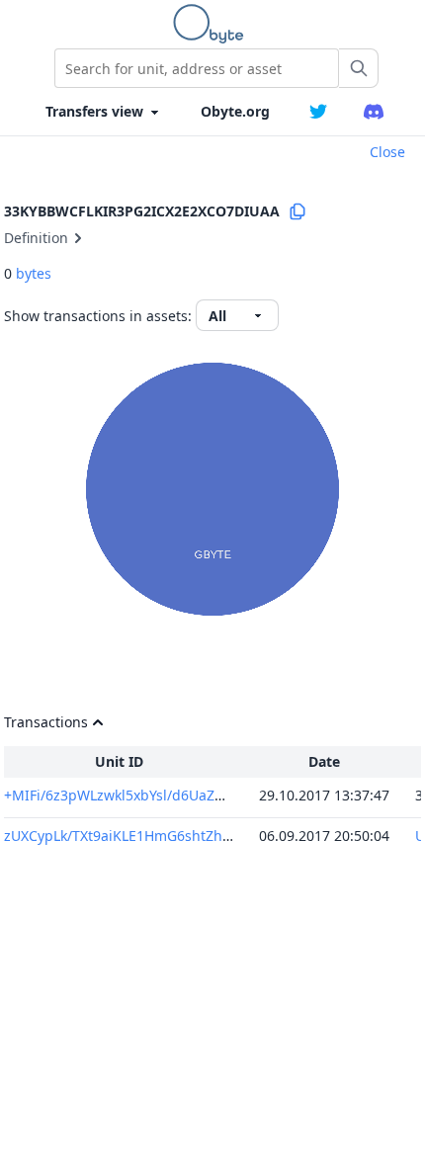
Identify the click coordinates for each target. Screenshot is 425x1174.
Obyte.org (235, 111)
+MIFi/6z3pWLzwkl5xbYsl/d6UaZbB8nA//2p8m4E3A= (175, 795)
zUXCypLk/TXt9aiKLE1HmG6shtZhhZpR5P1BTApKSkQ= (180, 835)
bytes (33, 273)
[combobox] (196, 68)
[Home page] (212, 23)
